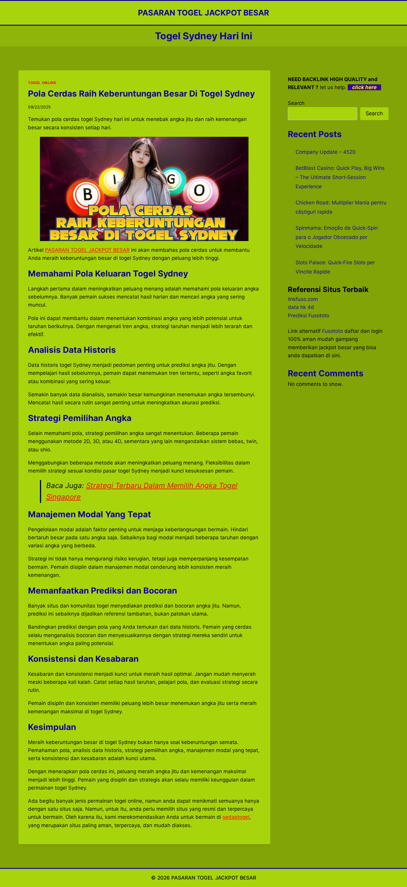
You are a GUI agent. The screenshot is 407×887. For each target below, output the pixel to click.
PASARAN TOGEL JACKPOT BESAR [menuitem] (87, 250)
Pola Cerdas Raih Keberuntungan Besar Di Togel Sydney (141, 93)
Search (296, 103)
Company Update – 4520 (326, 152)
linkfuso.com (303, 299)
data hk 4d (301, 307)
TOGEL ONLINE (42, 82)
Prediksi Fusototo (308, 316)
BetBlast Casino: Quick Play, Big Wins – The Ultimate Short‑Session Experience (340, 177)
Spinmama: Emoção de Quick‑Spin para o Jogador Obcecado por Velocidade (337, 237)
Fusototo (332, 331)
